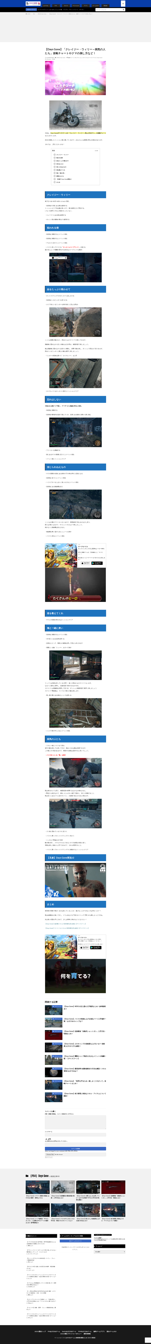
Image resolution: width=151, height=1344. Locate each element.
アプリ (86, 5)
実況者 (105, 5)
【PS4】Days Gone (41, 14)
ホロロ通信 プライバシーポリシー (71, 1333)
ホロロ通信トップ (40, 1331)
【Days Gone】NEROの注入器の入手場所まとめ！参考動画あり (85, 1007)
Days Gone (99, 57)
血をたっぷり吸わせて (61, 161)
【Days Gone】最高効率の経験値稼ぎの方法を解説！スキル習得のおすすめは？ (85, 1070)
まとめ (57, 182)
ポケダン (81, 9)
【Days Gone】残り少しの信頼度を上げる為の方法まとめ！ (88, 1219)
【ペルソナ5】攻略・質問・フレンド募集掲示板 (40, 1307)
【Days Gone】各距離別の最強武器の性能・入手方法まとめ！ (63, 1197)
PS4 (56, 5)
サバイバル (85, 57)
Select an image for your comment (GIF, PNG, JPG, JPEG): (61, 1151)
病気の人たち (59, 176)
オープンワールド (92, 57)
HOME (28, 14)
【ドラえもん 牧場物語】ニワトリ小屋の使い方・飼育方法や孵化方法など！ (41, 1283)
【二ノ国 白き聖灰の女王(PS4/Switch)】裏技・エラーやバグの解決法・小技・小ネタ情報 (41, 1292)
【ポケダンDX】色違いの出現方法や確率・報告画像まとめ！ (41, 1267)
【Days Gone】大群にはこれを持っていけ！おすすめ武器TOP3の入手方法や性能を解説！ (88, 1197)
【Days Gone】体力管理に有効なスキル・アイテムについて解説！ (85, 1095)
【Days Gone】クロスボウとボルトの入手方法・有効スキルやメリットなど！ (63, 1219)
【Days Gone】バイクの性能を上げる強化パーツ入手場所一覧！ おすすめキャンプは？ (85, 1020)
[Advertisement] (75, 28)
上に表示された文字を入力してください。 (56, 1141)
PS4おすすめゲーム (54, 1331)
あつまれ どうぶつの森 (55, 9)
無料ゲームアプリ (99, 1331)
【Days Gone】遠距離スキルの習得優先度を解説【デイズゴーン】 (65, 924)
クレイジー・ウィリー (61, 154)
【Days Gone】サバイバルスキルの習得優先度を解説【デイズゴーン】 (67, 928)
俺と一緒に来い (59, 173)
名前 (48, 1131)
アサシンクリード (73, 9)
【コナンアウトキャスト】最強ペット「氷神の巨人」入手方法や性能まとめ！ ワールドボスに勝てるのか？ (41, 1300)
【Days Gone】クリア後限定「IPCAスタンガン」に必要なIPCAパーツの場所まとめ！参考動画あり (37, 1220)
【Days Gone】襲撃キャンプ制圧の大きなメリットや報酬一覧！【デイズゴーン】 (85, 1057)
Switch (66, 5)
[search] (123, 9)
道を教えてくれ (59, 170)
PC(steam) (76, 5)
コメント (59, 1114)
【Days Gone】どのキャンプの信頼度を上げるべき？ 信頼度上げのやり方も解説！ (84, 1045)
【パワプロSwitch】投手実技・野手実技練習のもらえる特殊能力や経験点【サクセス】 (41, 1242)
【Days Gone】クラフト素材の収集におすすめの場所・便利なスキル (37, 1197)
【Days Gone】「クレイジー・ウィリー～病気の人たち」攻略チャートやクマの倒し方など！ (71, 14)
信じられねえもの (60, 167)
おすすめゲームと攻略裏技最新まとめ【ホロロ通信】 (81, 1337)
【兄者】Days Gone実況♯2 (62, 179)
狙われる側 (58, 157)
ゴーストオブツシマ (43, 9)
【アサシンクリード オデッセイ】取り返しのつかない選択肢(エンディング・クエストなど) (41, 1251)
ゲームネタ (96, 5)
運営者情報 (87, 1333)
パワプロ (65, 9)
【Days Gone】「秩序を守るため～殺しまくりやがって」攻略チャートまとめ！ (85, 1082)
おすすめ (45, 5)
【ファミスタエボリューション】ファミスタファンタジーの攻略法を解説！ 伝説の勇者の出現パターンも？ (41, 1275)
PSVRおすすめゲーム (84, 1331)
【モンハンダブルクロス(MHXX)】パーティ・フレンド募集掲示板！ (41, 1259)
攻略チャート (71, 57)
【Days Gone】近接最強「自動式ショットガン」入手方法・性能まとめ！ (85, 1032)
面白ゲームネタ (111, 1331)
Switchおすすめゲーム (69, 1331)
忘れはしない (59, 164)
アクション (79, 57)
